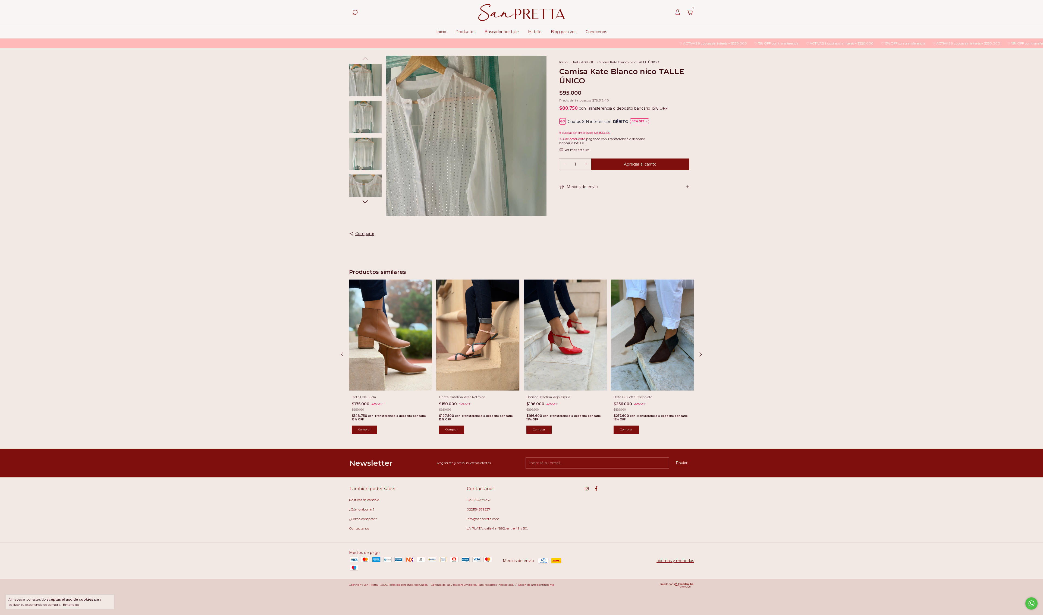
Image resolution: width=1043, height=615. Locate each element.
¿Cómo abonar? (362, 509)
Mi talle (535, 31)
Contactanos (359, 528)
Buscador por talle (502, 31)
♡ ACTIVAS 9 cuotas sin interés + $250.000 (654, 43)
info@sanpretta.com (483, 519)
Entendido (71, 605)
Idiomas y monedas (675, 560)
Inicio (441, 31)
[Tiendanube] (677, 586)
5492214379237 (479, 500)
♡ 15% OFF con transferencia (717, 43)
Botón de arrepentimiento (536, 585)
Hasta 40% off (582, 62)
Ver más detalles (576, 150)
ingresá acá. (506, 585)
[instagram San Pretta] (587, 488)
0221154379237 (478, 509)
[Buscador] (355, 13)
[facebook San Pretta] (596, 488)
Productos (465, 31)
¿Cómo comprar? (363, 519)
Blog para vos (563, 31)
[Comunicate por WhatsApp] (1031, 603)
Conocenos (596, 31)
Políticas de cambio (364, 500)
